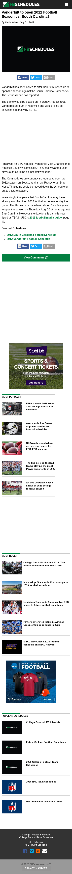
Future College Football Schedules (46, 742)
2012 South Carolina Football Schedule (31, 234)
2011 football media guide (45, 217)
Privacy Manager (36, 868)
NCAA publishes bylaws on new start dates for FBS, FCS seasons (39, 446)
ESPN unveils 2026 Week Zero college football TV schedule (40, 406)
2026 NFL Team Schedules (41, 781)
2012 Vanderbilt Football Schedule (28, 238)
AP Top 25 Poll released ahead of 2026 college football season (39, 485)
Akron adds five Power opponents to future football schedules (39, 426)
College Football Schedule (36, 834)
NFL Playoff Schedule (36, 844)
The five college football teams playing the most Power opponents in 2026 (40, 465)
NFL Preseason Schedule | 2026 (44, 801)
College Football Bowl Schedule (36, 837)
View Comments (34, 257)
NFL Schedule (36, 842)
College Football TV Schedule (43, 722)
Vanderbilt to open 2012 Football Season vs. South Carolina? (29, 14)
